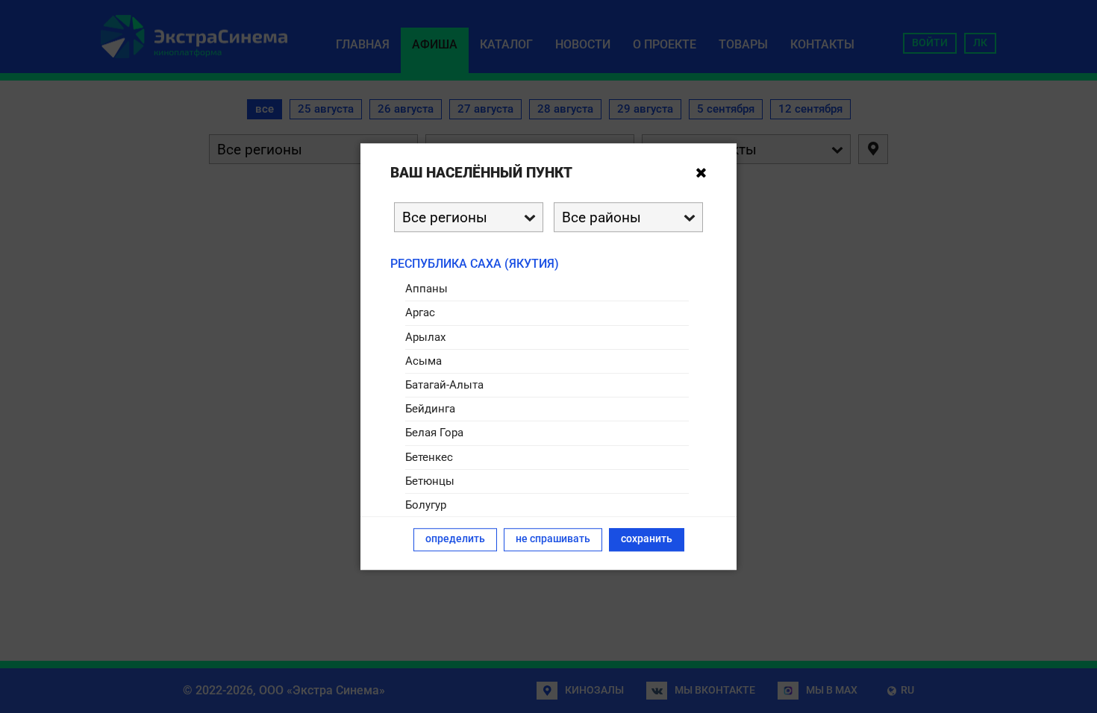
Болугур (425, 505)
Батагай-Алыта (444, 385)
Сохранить (646, 539)
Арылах (425, 337)
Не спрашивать (553, 539)
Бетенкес (429, 457)
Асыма (423, 361)
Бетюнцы (429, 481)
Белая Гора (434, 433)
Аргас (420, 313)
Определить (455, 539)
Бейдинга (430, 408)
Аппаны (426, 288)
